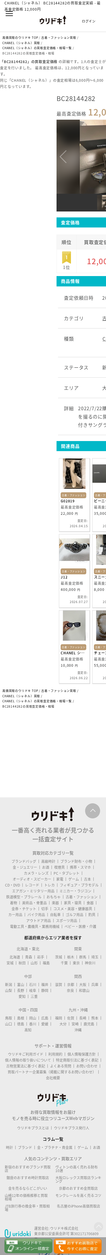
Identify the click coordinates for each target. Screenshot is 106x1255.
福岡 (58, 1018)
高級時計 (48, 861)
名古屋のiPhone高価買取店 (78, 1206)
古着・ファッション (81, 897)
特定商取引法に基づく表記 (77, 1060)
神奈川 (90, 963)
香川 (32, 1024)
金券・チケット (23, 908)
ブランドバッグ (23, 861)
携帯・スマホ (80, 867)
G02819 (68, 501)
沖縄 (78, 1030)
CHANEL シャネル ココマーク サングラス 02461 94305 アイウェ (74, 652)
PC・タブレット (67, 873)
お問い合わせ (86, 1066)
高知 (28, 1030)
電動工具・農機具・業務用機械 (34, 926)
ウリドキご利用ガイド (25, 1054)
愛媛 (44, 1024)
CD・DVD (12, 885)
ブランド (25, 1147)
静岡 (44, 990)
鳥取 (8, 1018)
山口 (8, 1024)
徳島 (20, 1024)
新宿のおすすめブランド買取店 (28, 1168)
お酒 (45, 867)
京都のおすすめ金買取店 (78, 1188)
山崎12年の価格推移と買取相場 (26, 1197)
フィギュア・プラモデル (79, 885)
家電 (59, 879)
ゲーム (73, 879)
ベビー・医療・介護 (80, 926)
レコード (32, 885)
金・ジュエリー (25, 867)
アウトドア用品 (38, 920)
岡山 (32, 1018)
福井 (44, 984)
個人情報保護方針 (81, 1054)
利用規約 (55, 1054)
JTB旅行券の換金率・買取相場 (27, 1207)
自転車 (55, 914)
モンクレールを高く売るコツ (78, 1195)
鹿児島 (89, 1024)
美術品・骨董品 (34, 902)
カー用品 (15, 914)
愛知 (22, 996)
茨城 (58, 957)
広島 (44, 1018)
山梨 (8, 990)
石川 (32, 984)
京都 (70, 984)
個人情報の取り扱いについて (28, 1060)
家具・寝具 (73, 902)
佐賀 (70, 1018)
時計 (9, 1147)
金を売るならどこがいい (27, 1188)
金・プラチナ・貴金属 (54, 1147)
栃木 (70, 957)
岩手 (40, 957)
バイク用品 (36, 914)
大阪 (82, 984)
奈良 (70, 990)
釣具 (91, 914)
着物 (13, 902)
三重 (34, 996)
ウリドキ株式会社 (64, 1228)
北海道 (14, 957)
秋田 (22, 963)
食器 (90, 902)
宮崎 (75, 1024)
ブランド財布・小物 (76, 861)
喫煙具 (59, 867)
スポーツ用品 (66, 920)
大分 (63, 1024)
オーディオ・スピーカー (32, 879)
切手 (44, 908)
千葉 (64, 963)
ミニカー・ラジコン (75, 891)
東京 (76, 963)
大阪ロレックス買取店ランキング (78, 1179)
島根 (20, 1018)
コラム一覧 (53, 1139)
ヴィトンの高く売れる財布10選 (76, 1168)
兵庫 (94, 984)
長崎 (82, 1018)
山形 (34, 963)
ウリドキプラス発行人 (71, 1128)
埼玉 (94, 957)
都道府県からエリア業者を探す (53, 937)
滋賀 (58, 984)
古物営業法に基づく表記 (25, 1066)
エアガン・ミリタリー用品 (33, 891)
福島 (46, 963)
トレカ (49, 885)
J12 (64, 577)
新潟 (8, 984)
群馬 (82, 957)
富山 (20, 984)
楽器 (55, 902)
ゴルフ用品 (74, 914)
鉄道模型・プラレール (24, 897)
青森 (28, 957)
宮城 (10, 963)
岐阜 (32, 990)
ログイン (89, 21)
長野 (20, 990)
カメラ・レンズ (36, 873)
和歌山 (84, 990)
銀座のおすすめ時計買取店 (27, 1177)
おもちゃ (54, 897)
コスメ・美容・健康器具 (72, 908)
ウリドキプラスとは (33, 1128)
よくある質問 (60, 1066)
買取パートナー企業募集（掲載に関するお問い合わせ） (52, 1072)
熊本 (94, 1018)
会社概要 (53, 1078)
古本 (87, 879)
